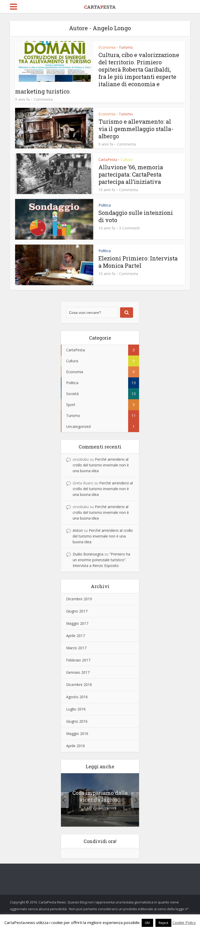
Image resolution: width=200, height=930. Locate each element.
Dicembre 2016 (79, 684)
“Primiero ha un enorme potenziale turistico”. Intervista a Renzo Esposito (101, 560)
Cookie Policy (184, 922)
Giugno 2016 (77, 721)
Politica (104, 205)
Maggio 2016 (77, 733)
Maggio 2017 (77, 623)
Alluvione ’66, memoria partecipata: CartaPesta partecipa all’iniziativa (130, 174)
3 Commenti (129, 228)
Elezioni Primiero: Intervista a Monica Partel (138, 261)
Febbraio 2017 (78, 660)
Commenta (43, 99)
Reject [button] (163, 922)
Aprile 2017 (75, 635)
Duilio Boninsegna (88, 554)
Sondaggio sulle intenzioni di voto (135, 216)
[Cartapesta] (100, 6)
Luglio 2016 (76, 709)
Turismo (126, 47)
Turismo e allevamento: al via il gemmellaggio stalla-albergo (135, 129)
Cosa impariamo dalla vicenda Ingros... (100, 796)
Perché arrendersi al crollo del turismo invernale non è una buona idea (101, 465)
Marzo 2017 (76, 647)
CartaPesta (107, 159)
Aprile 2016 (75, 745)
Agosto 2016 (77, 696)
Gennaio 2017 (78, 672)
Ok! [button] (147, 922)
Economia (106, 47)
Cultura (127, 159)
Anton (78, 530)
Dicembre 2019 (79, 598)
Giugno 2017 (77, 611)
